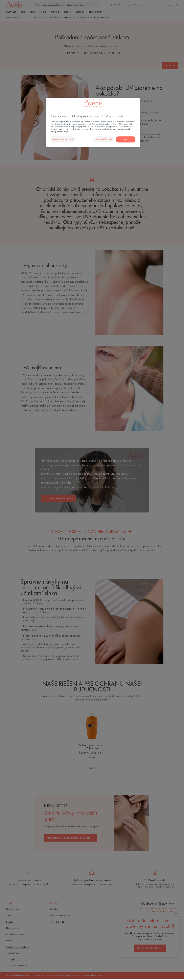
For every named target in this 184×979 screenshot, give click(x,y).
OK (125, 139)
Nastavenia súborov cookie (62, 139)
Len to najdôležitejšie (104, 139)
